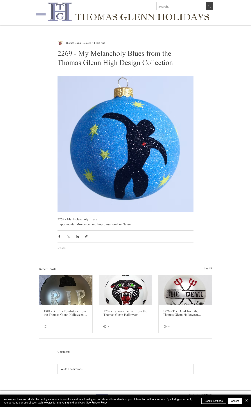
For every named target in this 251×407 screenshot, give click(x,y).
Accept (235, 401)
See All (208, 268)
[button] (41, 15)
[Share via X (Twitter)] (68, 236)
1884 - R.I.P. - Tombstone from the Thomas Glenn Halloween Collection (65, 313)
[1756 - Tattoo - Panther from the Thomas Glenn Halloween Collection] (125, 290)
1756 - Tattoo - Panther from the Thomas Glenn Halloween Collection (125, 313)
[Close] (246, 400)
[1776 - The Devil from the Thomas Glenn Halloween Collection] (185, 290)
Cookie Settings (214, 401)
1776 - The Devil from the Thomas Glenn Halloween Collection (180, 313)
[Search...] (209, 6)
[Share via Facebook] (59, 236)
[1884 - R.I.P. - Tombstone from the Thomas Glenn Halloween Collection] (65, 290)
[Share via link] (86, 236)
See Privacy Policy (96, 402)
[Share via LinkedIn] (77, 236)
